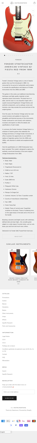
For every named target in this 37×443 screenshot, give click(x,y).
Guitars (4, 301)
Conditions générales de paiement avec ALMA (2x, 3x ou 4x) (18, 350)
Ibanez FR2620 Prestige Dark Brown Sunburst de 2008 (18, 279)
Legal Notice (6, 336)
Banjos (4, 310)
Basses (4, 304)
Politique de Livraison (8, 346)
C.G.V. (4, 339)
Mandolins (5, 307)
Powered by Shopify (25, 410)
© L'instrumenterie (18, 407)
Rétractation (5, 360)
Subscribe (9, 398)
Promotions (5, 297)
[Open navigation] (3, 3)
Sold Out (18, 236)
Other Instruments (7, 313)
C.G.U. (4, 343)
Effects (4, 320)
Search (4, 371)
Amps (4, 316)
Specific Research (7, 323)
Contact (4, 354)
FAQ (3, 357)
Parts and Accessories (8, 326)
